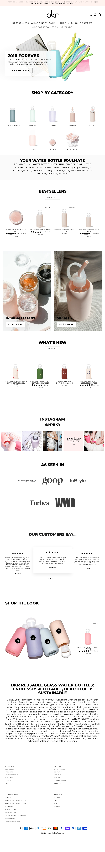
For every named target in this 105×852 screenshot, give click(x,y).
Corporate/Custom (45, 27)
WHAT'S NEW (9, 766)
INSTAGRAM (58, 794)
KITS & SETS (9, 772)
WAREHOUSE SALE (11, 775)
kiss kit (95, 716)
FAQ (6, 784)
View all (52, 197)
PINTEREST (57, 806)
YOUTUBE (57, 803)
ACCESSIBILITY (10, 818)
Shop (63, 23)
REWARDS (57, 766)
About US (86, 23)
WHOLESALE (58, 784)
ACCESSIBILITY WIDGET (13, 821)
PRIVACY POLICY (10, 812)
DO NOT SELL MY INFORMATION (15, 815)
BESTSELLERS (9, 769)
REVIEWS (8, 781)
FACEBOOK (57, 797)
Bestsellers (20, 23)
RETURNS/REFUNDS (11, 794)
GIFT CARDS (9, 778)
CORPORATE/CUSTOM (61, 781)
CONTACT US (58, 772)
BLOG (7, 787)
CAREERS (57, 778)
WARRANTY (9, 806)
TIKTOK (56, 800)
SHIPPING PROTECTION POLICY (15, 800)
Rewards (66, 27)
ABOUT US (57, 775)
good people (44, 738)
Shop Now (15, 324)
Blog (74, 23)
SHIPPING (8, 797)
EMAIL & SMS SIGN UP (61, 769)
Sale (52, 23)
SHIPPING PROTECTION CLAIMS (15, 803)
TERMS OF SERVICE (11, 809)
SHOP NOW (17, 70)
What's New (39, 23)
